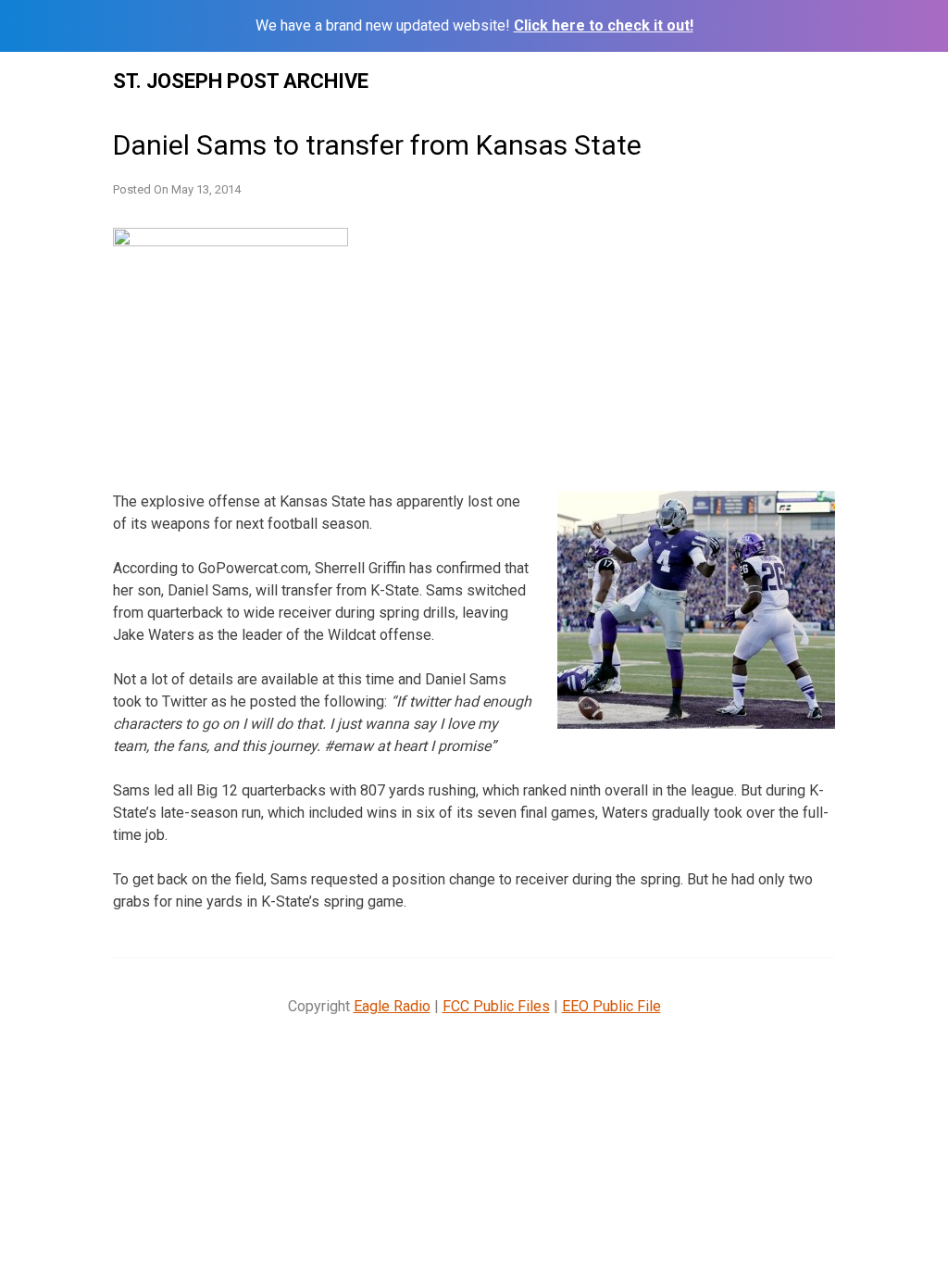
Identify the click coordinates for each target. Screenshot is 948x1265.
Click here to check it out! (603, 25)
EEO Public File (611, 1006)
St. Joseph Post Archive (240, 81)
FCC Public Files (496, 1006)
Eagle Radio (392, 1006)
